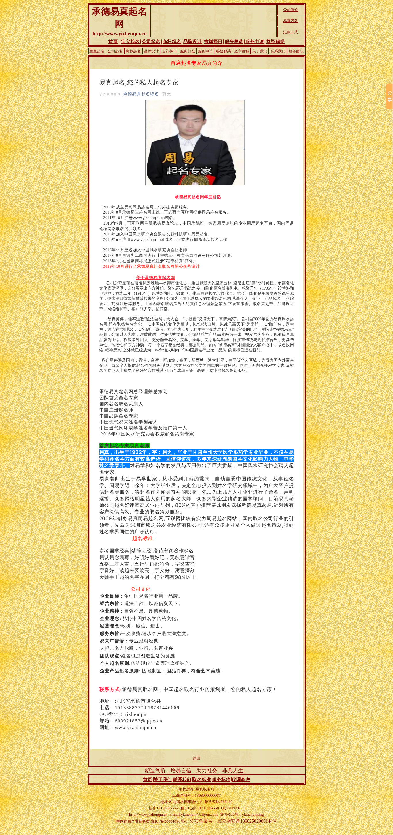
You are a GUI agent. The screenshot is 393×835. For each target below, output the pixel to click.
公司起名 (151, 41)
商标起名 (172, 41)
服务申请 (254, 41)
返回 (196, 758)
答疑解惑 (275, 41)
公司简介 (290, 9)
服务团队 (296, 51)
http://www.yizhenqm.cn (148, 814)
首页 (113, 41)
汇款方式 (290, 32)
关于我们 (259, 51)
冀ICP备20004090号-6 (169, 821)
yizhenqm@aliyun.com (199, 814)
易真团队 (290, 21)
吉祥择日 (213, 41)
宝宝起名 (130, 41)
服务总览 (234, 41)
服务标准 (221, 779)
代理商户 (241, 779)
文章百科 (241, 51)
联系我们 (277, 51)
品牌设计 (192, 41)
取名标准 (201, 779)
